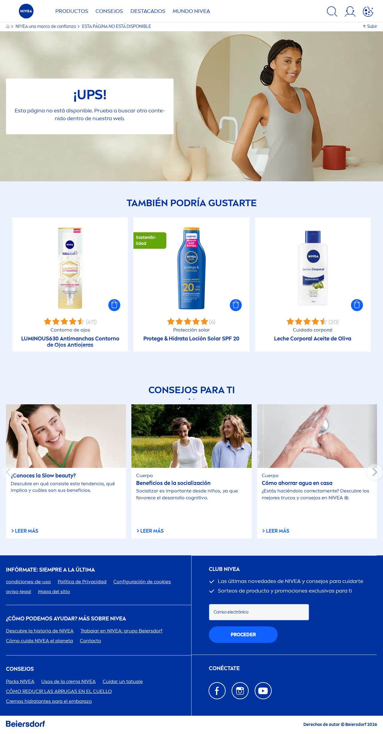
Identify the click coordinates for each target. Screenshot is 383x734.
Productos (71, 11)
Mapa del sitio (54, 591)
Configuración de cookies (142, 581)
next (374, 472)
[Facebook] (217, 690)
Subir (372, 26)
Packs (20, 681)
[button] (114, 305)
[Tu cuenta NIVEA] (350, 12)
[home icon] (8, 26)
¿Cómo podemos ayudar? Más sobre (66, 619)
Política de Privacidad (82, 581)
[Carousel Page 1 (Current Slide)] (189, 399)
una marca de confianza (46, 26)
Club (224, 569)
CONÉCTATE (224, 668)
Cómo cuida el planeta (39, 640)
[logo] (26, 13)
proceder (243, 634)
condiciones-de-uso (28, 581)
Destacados (147, 11)
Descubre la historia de (40, 631)
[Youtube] (263, 690)
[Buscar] (332, 12)
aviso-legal (18, 591)
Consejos (109, 11)
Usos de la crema (68, 681)
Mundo (191, 11)
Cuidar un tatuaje (123, 681)
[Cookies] (368, 12)
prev (8, 472)
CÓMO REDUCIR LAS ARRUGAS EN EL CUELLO (59, 691)
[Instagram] (240, 690)
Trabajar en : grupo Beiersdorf (121, 631)
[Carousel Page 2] (193, 399)
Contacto (90, 640)
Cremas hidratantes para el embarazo (49, 701)
